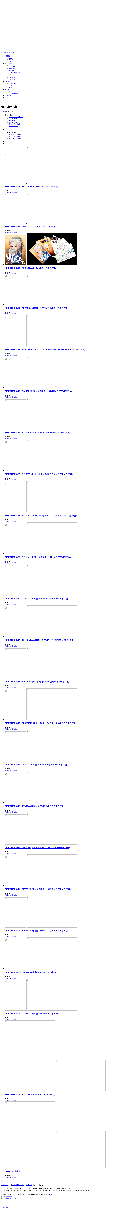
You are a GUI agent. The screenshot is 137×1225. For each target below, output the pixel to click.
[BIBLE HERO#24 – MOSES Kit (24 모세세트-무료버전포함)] (70, 249)
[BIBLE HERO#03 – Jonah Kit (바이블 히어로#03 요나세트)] (70, 1055)
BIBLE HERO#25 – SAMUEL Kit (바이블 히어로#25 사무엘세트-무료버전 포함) (39, 474)
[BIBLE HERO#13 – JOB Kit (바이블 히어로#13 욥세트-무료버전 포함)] (70, 787)
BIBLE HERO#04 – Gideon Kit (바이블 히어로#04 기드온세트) (31, 1014)
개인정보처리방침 (17, 1185)
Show (15, 134)
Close (6, 1207)
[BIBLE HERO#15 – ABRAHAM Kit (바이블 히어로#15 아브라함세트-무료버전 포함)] (70, 704)
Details (14, 192)
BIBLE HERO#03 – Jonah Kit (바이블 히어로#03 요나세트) (30, 1094)
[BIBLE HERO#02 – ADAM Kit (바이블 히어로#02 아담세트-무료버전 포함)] (70, 290)
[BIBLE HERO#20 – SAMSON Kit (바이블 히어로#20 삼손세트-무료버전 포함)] (70, 538)
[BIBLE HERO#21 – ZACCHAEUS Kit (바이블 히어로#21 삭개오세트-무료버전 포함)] (70, 496)
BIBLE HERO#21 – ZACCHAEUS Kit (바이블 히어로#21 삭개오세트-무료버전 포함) (41, 515)
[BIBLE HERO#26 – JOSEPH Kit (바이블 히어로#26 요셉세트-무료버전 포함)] (70, 413)
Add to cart (8, 192)
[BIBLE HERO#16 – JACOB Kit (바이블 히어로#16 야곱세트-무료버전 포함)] (70, 662)
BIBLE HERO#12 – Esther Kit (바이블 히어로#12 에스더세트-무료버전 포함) (37, 848)
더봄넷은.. (4, 1185)
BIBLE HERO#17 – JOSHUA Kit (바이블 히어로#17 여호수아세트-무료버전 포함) (39, 640)
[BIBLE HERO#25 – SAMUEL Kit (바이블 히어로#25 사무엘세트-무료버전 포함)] (70, 455)
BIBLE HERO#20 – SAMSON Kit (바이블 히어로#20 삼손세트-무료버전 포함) (38, 557)
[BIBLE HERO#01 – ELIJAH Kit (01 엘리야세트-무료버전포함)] (70, 164)
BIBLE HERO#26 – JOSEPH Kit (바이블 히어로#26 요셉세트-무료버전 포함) (37, 432)
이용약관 (29, 1185)
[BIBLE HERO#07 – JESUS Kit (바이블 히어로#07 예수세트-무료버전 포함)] (70, 912)
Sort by (16, 117)
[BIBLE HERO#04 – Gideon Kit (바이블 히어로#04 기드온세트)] (70, 995)
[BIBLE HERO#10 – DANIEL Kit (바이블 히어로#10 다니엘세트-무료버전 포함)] (70, 372)
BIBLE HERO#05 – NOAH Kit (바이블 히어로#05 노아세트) (30, 972)
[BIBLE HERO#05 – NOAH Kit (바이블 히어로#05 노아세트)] (70, 953)
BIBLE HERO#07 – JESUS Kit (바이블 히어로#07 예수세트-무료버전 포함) (36, 931)
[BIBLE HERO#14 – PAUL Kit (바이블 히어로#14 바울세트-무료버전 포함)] (70, 745)
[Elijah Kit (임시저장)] (70, 1134)
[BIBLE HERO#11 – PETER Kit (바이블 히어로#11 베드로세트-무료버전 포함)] (70, 870)
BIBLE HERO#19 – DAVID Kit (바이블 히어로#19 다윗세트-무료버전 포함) (36, 599)
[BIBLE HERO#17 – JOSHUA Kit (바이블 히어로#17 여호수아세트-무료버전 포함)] (70, 621)
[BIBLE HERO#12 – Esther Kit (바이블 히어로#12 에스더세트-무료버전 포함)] (70, 829)
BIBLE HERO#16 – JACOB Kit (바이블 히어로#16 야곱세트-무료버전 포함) (37, 682)
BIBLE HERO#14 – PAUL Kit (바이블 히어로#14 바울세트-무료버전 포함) (36, 765)
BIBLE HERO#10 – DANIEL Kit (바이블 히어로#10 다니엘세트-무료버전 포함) (38, 391)
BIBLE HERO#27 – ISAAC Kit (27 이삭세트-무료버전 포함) (30, 226)
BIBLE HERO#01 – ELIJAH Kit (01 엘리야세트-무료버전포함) (31, 186)
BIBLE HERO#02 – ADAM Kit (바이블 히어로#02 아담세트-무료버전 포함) (36, 308)
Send (2, 1207)
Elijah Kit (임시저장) (13, 1171)
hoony (50, 1194)
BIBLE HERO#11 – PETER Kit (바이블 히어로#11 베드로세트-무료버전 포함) (38, 889)
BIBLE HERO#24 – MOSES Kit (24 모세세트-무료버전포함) (30, 268)
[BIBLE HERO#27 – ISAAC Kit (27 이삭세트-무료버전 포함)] (70, 208)
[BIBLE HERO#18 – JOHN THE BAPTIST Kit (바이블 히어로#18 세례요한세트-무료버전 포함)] (70, 330)
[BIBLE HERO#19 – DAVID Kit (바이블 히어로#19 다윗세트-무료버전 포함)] (70, 579)
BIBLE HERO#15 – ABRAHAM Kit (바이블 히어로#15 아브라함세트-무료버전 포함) (40, 723)
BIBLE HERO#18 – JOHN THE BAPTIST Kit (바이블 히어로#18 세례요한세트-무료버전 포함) (45, 349)
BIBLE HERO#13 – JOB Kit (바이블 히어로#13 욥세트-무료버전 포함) (34, 806)
